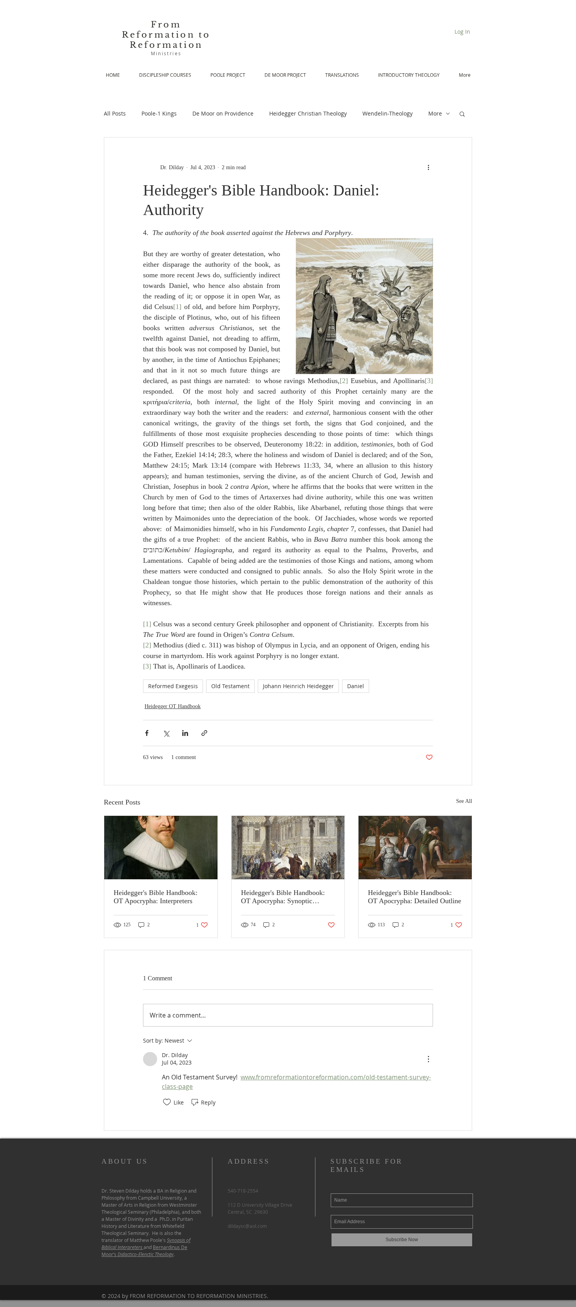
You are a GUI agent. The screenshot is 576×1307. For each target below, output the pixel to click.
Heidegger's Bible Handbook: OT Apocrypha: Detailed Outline (414, 897)
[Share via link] (204, 733)
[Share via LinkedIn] (185, 733)
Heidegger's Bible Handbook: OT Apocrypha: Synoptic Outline (283, 897)
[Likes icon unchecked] (167, 1102)
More (435, 113)
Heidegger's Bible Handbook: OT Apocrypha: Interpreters (155, 897)
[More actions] (428, 167)
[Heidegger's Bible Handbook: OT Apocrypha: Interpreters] (160, 847)
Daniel (355, 686)
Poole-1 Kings (159, 113)
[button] (462, 113)
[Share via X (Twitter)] (166, 733)
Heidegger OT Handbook (173, 706)
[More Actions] (428, 1059)
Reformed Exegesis (173, 686)
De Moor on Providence (223, 113)
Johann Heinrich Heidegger (298, 686)
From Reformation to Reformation (166, 35)
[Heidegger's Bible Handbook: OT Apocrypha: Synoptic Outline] (288, 847)
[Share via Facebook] (146, 733)
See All (464, 801)
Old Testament (230, 686)
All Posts (115, 113)
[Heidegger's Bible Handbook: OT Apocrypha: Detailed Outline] (415, 847)
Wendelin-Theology (387, 113)
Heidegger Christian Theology (308, 113)
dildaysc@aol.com (247, 1226)
